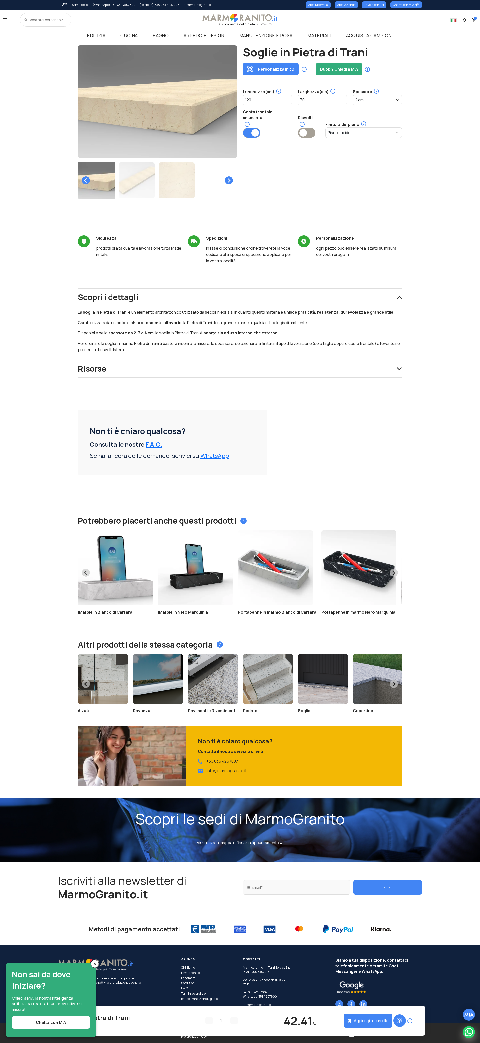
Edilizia (96, 35)
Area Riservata (318, 5)
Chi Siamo (188, 968)
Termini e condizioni (194, 994)
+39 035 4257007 (167, 5)
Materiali (319, 35)
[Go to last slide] (86, 180)
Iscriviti (387, 887)
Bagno (161, 35)
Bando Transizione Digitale (199, 999)
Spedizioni (188, 983)
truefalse (251, 133)
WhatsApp (214, 455)
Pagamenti (188, 978)
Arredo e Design (204, 35)
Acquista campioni (369, 35)
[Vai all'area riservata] (464, 20)
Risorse (92, 368)
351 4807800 (267, 996)
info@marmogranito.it (227, 770)
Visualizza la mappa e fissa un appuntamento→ (240, 842)
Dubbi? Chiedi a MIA (339, 69)
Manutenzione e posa (266, 35)
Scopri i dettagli (108, 297)
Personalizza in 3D (276, 69)
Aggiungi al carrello (371, 1020)
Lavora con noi (374, 5)
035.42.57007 (258, 992)
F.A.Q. (154, 444)
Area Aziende (346, 5)
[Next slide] (229, 180)
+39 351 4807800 (123, 5)
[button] (97, 180)
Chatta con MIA (403, 5)
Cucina (129, 35)
